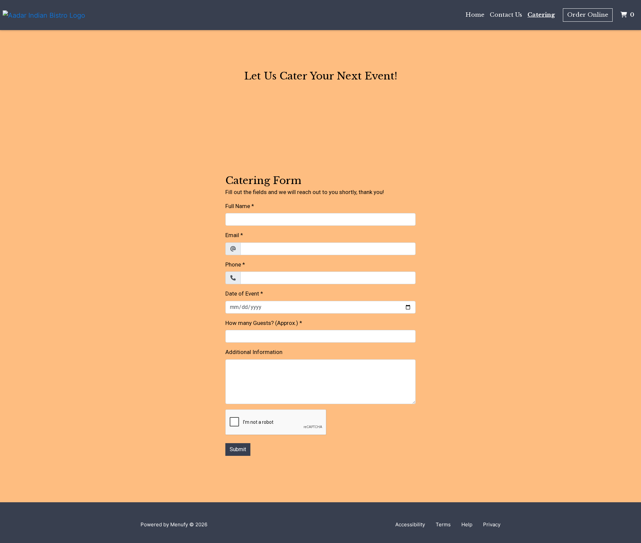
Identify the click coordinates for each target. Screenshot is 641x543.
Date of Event (242, 293)
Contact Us (506, 14)
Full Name (237, 206)
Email (232, 235)
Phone (233, 264)
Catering (541, 14)
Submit (238, 449)
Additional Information (253, 352)
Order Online (587, 14)
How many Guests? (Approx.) (261, 323)
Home (474, 14)
